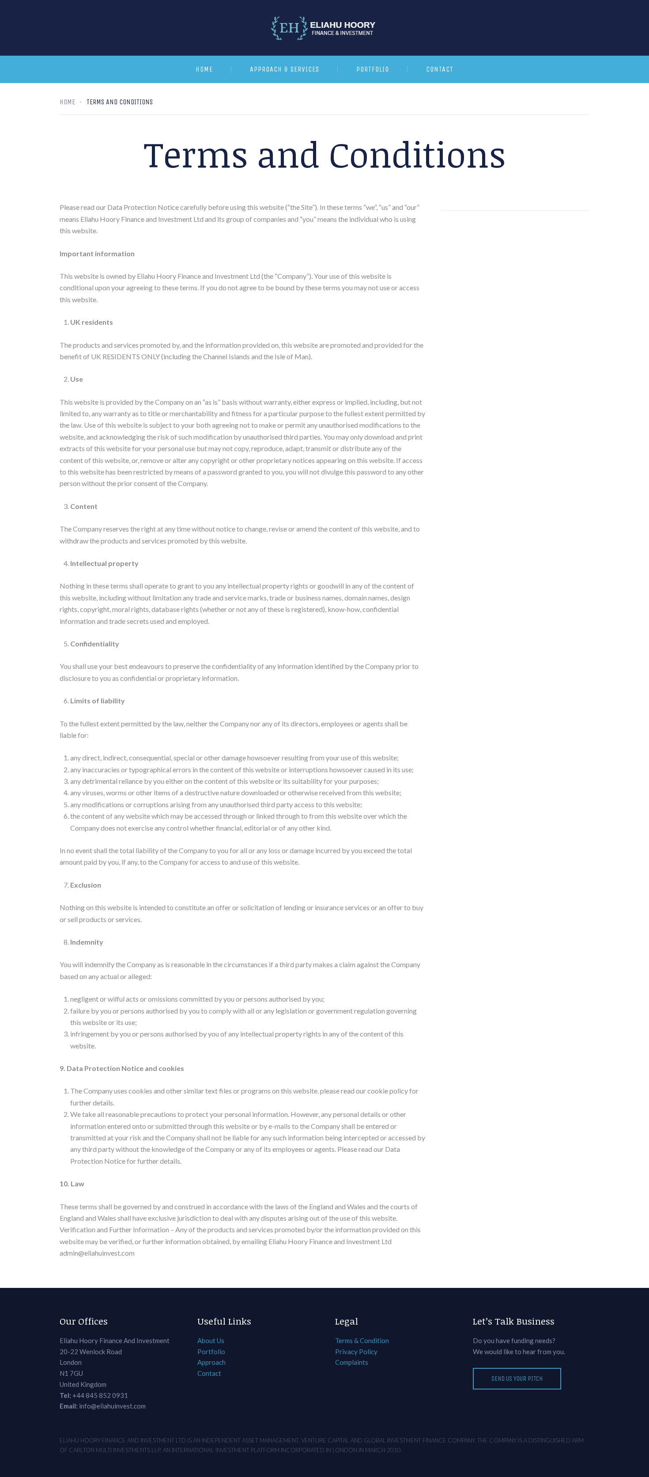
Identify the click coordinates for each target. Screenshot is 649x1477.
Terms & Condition (362, 1340)
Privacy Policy (356, 1351)
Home (204, 69)
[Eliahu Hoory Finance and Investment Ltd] (324, 28)
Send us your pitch (517, 1378)
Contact (439, 69)
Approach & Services (284, 69)
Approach (211, 1362)
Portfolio (372, 69)
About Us (210, 1340)
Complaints (351, 1362)
